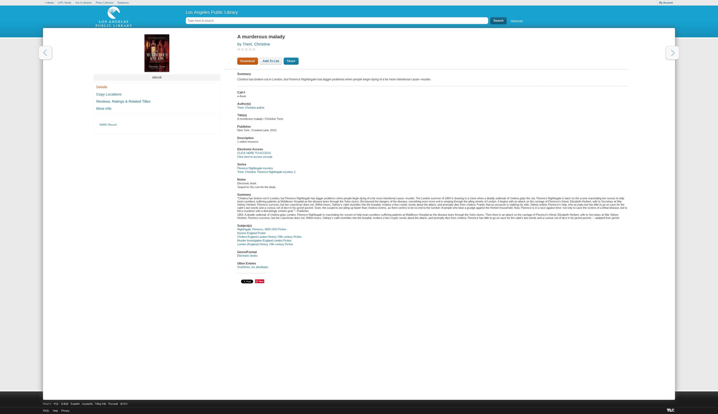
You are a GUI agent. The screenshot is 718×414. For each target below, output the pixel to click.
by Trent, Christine (253, 44)
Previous (45, 53)
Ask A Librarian (83, 2)
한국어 (124, 403)
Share (291, 61)
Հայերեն (87, 403)
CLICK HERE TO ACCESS (254, 153)
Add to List (271, 61)
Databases (123, 2)
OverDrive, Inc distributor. (253, 267)
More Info (103, 108)
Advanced (517, 20)
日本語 (64, 403)
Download (247, 61)
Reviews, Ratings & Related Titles (123, 101)
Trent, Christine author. (251, 107)
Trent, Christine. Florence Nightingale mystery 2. (266, 171)
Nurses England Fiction (251, 233)
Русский (113, 403)
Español (75, 403)
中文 (56, 403)
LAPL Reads (64, 2)
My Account (666, 2)
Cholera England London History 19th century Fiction (269, 236)
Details (101, 87)
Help (55, 410)
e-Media (49, 2)
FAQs (46, 410)
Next (672, 53)
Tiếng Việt (100, 403)
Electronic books (247, 255)
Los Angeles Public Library (212, 12)
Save (261, 281)
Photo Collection (104, 2)
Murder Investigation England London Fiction (264, 240)
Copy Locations (109, 94)
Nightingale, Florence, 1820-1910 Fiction (261, 229)
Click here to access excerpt (254, 156)
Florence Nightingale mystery (255, 168)
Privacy (65, 410)
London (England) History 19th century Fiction (265, 244)
